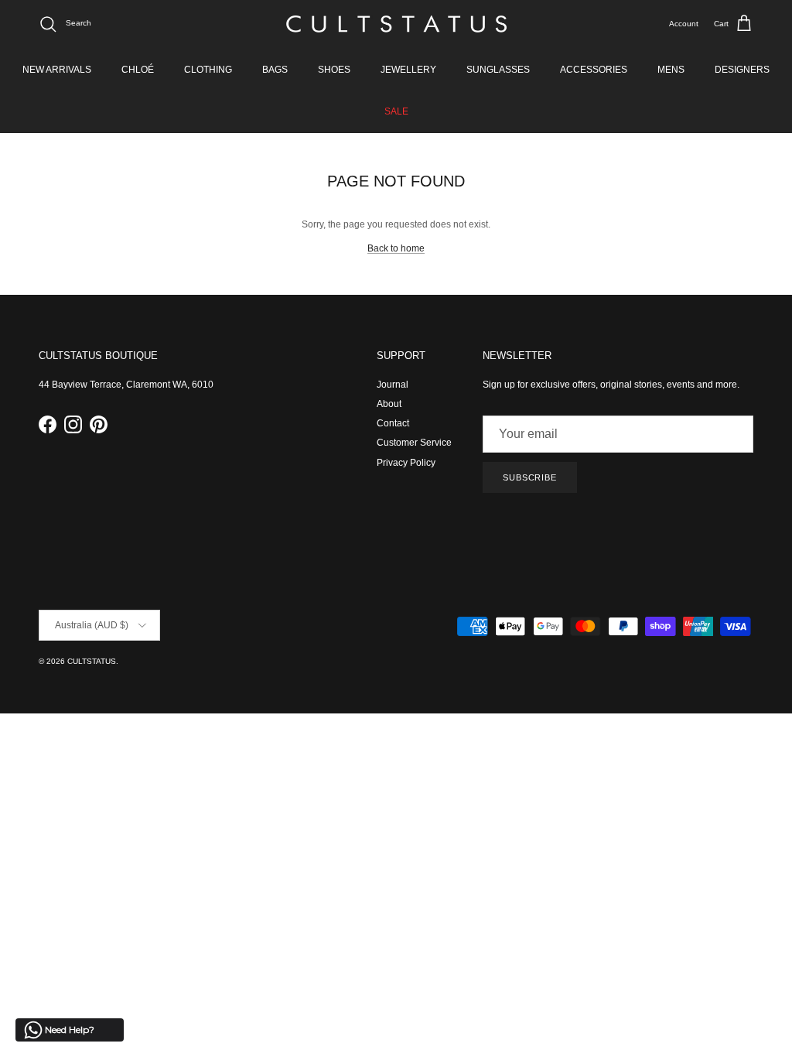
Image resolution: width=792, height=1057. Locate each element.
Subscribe (530, 477)
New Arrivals (56, 69)
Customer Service (414, 442)
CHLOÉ (137, 69)
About (389, 404)
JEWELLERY (408, 69)
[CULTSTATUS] (396, 23)
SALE (396, 111)
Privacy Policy (406, 462)
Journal (392, 384)
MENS (670, 69)
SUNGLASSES (498, 69)
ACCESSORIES (593, 69)
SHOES (334, 69)
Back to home (396, 248)
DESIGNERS (742, 69)
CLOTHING (208, 69)
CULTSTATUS (91, 661)
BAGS (275, 69)
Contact (393, 423)
